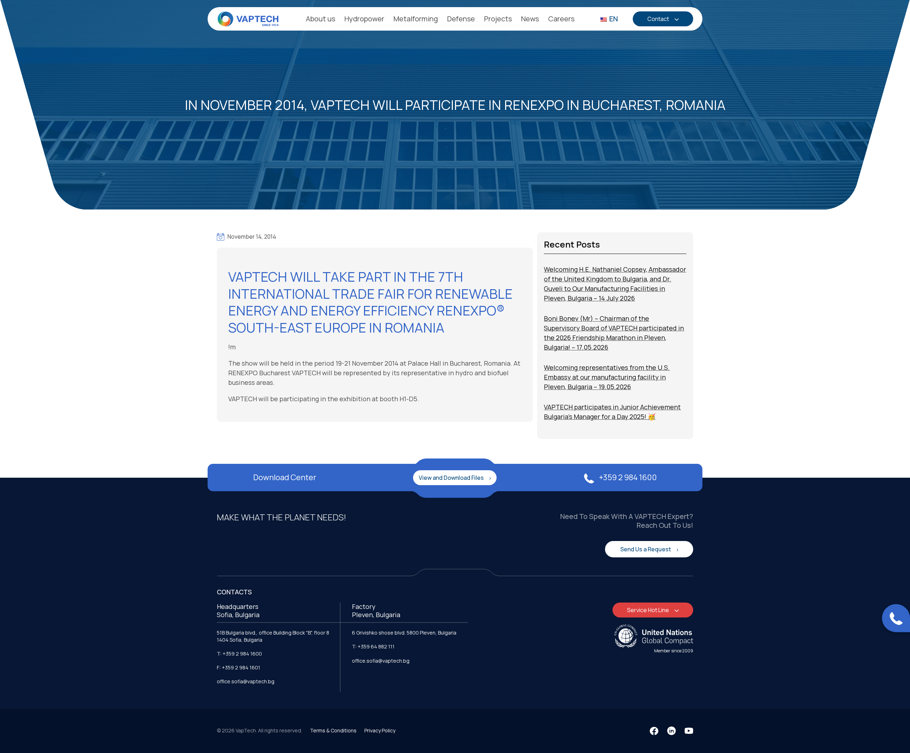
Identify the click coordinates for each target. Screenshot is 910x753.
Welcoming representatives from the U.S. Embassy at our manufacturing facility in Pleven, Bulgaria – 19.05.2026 (607, 377)
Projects (498, 18)
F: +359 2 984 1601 (238, 667)
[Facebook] (654, 731)
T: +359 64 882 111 (373, 646)
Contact (658, 19)
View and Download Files (452, 478)
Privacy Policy (379, 730)
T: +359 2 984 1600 (239, 653)
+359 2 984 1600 (627, 477)
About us (320, 18)
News (530, 18)
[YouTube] (689, 731)
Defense (461, 18)
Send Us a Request (646, 549)
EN (613, 18)
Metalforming (416, 18)
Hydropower (364, 18)
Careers (561, 18)
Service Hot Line (648, 610)
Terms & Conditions (333, 730)
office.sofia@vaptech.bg (245, 681)
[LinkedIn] (671, 731)
